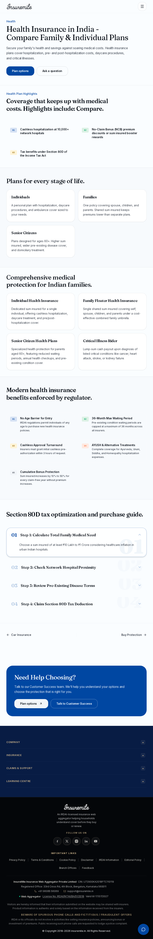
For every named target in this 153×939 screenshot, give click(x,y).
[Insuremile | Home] (19, 6)
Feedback (88, 867)
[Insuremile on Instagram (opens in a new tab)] (76, 841)
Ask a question (52, 71)
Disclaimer (87, 859)
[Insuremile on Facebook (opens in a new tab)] (57, 841)
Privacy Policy (17, 859)
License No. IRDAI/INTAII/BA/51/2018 (63, 896)
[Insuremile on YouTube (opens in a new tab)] (96, 841)
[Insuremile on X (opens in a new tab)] (67, 841)
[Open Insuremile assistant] (143, 929)
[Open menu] (142, 6)
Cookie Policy (67, 859)
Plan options (20, 71)
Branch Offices (67, 867)
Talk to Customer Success (74, 703)
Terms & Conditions (42, 859)
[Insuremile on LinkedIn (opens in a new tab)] (86, 841)
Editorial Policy (133, 859)
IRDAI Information (109, 859)
